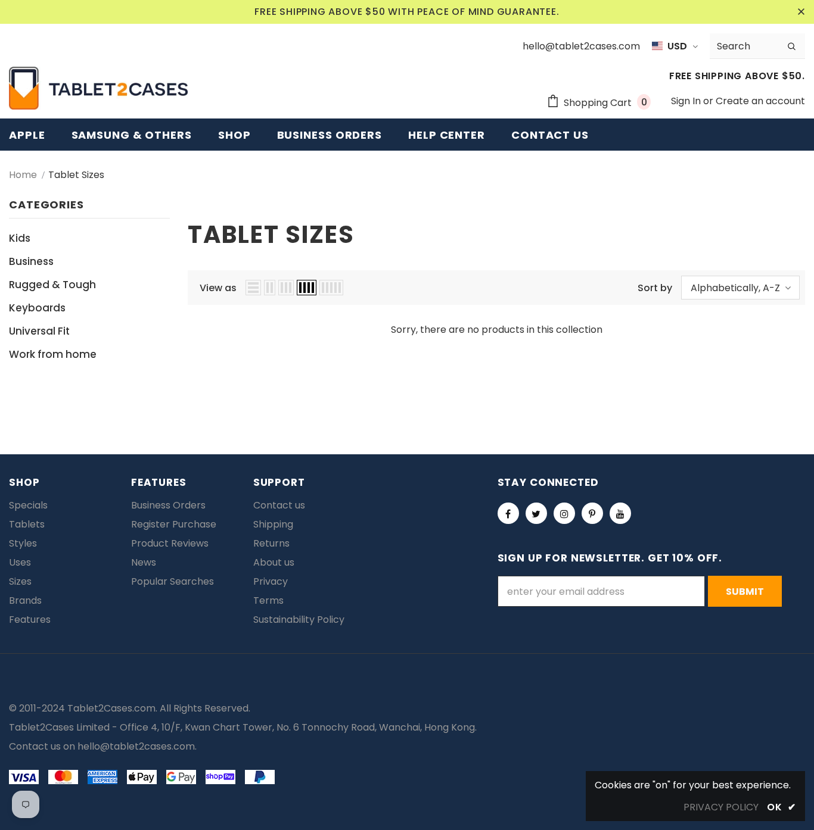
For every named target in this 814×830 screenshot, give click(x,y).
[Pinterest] (592, 513)
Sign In (687, 101)
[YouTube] (620, 513)
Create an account (760, 101)
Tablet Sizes (76, 175)
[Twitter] (536, 513)
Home (23, 175)
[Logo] (98, 88)
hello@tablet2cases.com (136, 746)
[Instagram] (564, 513)
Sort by (655, 288)
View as (218, 288)
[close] (801, 12)
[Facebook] (508, 513)
